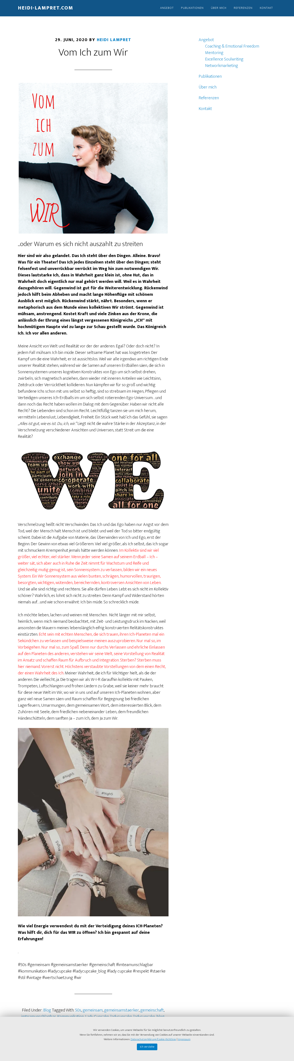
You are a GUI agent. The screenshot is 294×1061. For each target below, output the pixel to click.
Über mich (208, 87)
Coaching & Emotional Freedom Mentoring (232, 49)
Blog (47, 1010)
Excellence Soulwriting (224, 59)
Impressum (184, 1039)
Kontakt (205, 108)
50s (78, 1010)
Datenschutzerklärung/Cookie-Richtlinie (153, 1039)
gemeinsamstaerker (121, 1010)
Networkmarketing (221, 65)
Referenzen (209, 98)
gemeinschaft (152, 1010)
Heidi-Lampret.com (45, 8)
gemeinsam (93, 1010)
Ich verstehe (147, 1046)
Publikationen (210, 76)
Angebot (206, 39)
